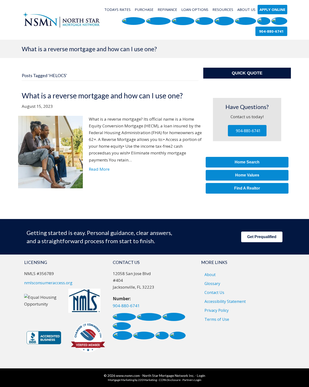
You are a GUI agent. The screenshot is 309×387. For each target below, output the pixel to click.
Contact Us (214, 292)
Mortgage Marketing (121, 380)
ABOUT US (246, 9)
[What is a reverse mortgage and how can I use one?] (50, 151)
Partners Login (192, 380)
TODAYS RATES (117, 9)
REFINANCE (167, 9)
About (210, 274)
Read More (99, 169)
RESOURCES (222, 9)
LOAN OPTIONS (194, 9)
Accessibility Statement (225, 301)
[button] (133, 21)
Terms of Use (216, 319)
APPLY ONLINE (272, 9)
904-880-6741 (126, 305)
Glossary (212, 283)
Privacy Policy (216, 310)
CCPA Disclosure (170, 380)
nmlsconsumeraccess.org (48, 282)
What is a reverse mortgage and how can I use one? (102, 95)
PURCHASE (144, 9)
